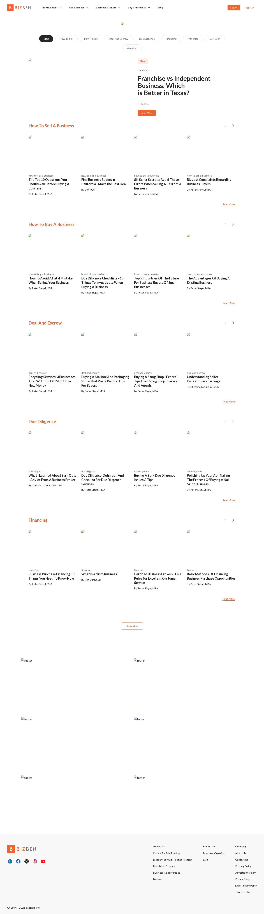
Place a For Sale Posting (166, 853)
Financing (171, 38)
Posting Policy (243, 866)
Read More (147, 112)
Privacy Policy (243, 879)
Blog (160, 7)
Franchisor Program (164, 866)
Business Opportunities (166, 872)
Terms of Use (242, 892)
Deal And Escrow (118, 38)
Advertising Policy (245, 872)
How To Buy (91, 38)
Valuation (132, 47)
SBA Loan (215, 38)
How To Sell (66, 38)
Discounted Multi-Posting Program (172, 859)
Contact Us (241, 859)
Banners (158, 879)
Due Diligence (147, 38)
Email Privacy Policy (246, 885)
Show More (132, 626)
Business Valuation (213, 853)
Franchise (193, 38)
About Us (240, 853)
